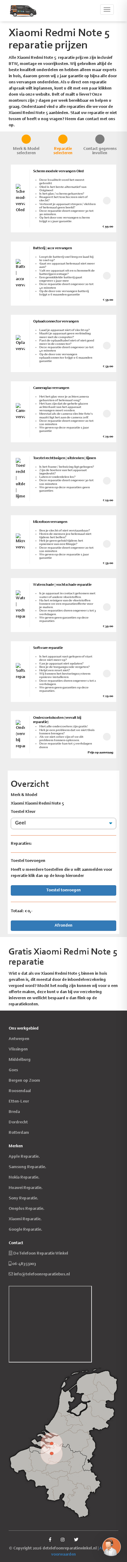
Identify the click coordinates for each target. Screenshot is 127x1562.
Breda (14, 1112)
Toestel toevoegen (63, 890)
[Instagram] (62, 1540)
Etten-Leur (19, 1101)
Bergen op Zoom (24, 1081)
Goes (13, 1070)
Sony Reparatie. (23, 1198)
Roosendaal (20, 1091)
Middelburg (20, 1060)
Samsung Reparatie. (27, 1167)
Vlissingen (18, 1049)
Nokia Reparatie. (24, 1177)
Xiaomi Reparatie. (25, 1219)
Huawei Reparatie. (26, 1188)
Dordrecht (18, 1122)
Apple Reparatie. (24, 1157)
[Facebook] (50, 1540)
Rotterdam (19, 1133)
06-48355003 (24, 1264)
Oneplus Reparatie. (26, 1209)
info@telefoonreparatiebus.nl (42, 1274)
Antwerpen (19, 1039)
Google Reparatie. (25, 1230)
